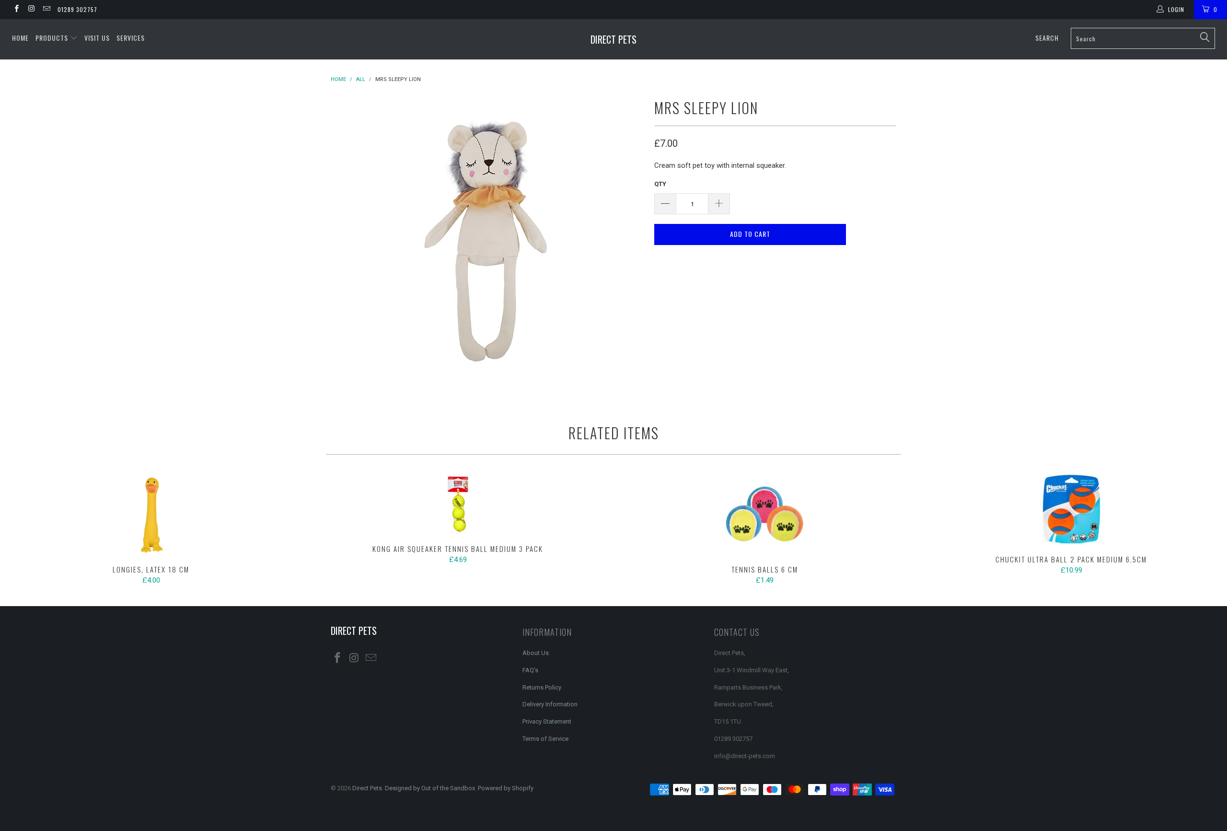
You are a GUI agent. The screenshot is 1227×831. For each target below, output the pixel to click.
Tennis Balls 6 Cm (764, 514)
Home (20, 38)
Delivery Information (550, 704)
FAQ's (530, 670)
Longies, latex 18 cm (151, 514)
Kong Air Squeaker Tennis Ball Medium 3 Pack (458, 504)
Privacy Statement (546, 721)
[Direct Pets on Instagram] (31, 9)
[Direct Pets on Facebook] (16, 9)
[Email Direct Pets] (46, 9)
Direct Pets (613, 39)
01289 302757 (77, 9)
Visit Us (97, 38)
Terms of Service (545, 738)
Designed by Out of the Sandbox (430, 788)
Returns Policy (541, 687)
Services (130, 38)
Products (52, 38)
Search (1047, 38)
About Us (535, 652)
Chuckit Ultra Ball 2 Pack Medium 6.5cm (1071, 509)
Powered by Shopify (505, 788)
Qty (660, 183)
